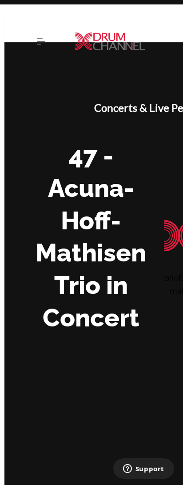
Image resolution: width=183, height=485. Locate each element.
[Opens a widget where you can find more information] (143, 469)
